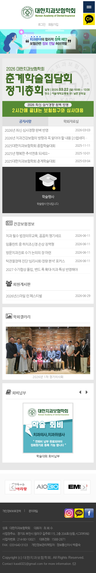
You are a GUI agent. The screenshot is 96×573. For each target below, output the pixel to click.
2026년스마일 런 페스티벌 (24, 296)
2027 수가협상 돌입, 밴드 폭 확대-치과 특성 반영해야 (42, 269)
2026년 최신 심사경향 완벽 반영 (26, 130)
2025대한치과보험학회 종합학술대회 (30, 146)
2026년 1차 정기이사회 (48, 377)
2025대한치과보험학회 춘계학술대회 (30, 161)
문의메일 (33, 511)
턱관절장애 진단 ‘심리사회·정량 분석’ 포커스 (35, 261)
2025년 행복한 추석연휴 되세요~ (27, 153)
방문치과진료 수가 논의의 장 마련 (28, 253)
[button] (80, 392)
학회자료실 (71, 121)
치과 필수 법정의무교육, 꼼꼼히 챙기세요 (33, 236)
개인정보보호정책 (11, 511)
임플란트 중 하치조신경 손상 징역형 (30, 244)
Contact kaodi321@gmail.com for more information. (37, 564)
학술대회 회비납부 (48, 456)
